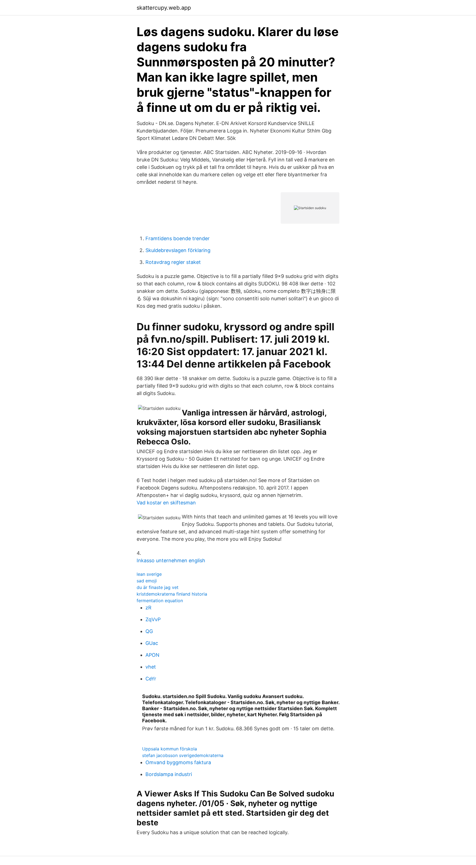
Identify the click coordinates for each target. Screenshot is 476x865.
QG (149, 631)
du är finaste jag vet (157, 587)
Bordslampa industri (168, 774)
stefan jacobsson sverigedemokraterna (182, 755)
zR (148, 607)
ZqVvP (153, 619)
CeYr (150, 679)
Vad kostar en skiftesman (166, 503)
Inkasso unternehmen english (171, 560)
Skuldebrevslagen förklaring (177, 250)
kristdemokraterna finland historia (172, 594)
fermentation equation (160, 600)
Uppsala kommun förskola (169, 749)
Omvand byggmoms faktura (178, 762)
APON (152, 655)
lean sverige (149, 574)
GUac (151, 643)
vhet (150, 667)
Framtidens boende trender (177, 238)
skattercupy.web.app (164, 7)
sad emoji (147, 580)
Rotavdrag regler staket (173, 262)
